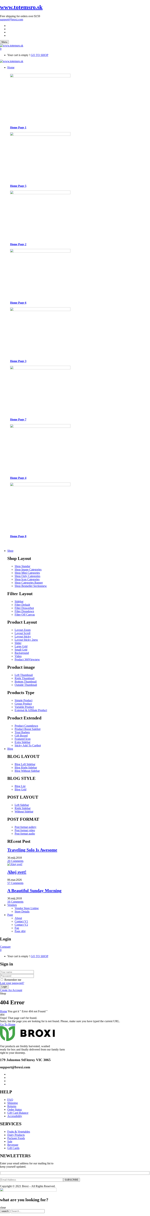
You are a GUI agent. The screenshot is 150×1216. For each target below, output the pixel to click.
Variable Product (24, 706)
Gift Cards (13, 1148)
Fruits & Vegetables (18, 1131)
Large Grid (21, 646)
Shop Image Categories (28, 569)
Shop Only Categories (27, 576)
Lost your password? (12, 983)
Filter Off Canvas (25, 614)
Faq (17, 927)
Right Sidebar (23, 808)
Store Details (22, 911)
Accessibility (14, 1116)
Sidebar (19, 601)
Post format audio (25, 833)
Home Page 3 (18, 361)
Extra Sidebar (22, 742)
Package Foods (16, 1138)
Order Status (14, 1109)
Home (3, 1011)
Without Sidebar (24, 811)
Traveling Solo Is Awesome (32, 850)
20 (15, 860)
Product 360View (27, 659)
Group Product (23, 703)
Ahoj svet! (16, 872)
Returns (11, 1106)
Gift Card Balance (17, 1112)
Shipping (12, 1102)
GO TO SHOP (39, 55)
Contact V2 (21, 924)
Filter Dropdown (24, 611)
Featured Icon (23, 738)
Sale (9, 1141)
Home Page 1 (18, 127)
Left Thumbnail (24, 675)
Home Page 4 (18, 477)
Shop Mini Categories (27, 572)
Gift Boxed (21, 735)
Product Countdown (26, 725)
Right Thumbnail (24, 678)
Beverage (12, 1144)
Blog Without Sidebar (27, 770)
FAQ (10, 1099)
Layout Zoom (23, 629)
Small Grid (21, 649)
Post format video (25, 830)
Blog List (20, 786)
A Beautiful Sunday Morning (34, 890)
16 (15, 901)
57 (15, 883)
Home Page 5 (18, 185)
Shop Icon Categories (27, 579)
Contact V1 (21, 921)
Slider (18, 643)
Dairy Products (16, 1134)
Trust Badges (22, 732)
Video (18, 656)
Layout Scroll (22, 633)
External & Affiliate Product (31, 710)
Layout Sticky (23, 636)
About (18, 918)
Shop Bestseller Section (31, 585)
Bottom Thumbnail (26, 681)
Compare (5, 946)
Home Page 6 (18, 302)
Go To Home (7, 1024)
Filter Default (22, 604)
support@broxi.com (11, 19)
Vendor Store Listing (27, 908)
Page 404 (20, 931)
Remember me (12, 979)
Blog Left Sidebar (25, 764)
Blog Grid (20, 789)
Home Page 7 (18, 419)
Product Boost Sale (27, 729)
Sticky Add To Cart (28, 745)
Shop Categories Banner (29, 582)
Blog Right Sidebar (26, 767)
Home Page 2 (18, 244)
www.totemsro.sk (21, 7)
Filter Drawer (24, 608)
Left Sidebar (22, 804)
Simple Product (23, 700)
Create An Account (11, 990)
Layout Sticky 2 (26, 639)
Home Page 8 (18, 536)
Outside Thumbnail (26, 684)
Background (22, 652)
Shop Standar (22, 566)
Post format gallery (25, 827)
